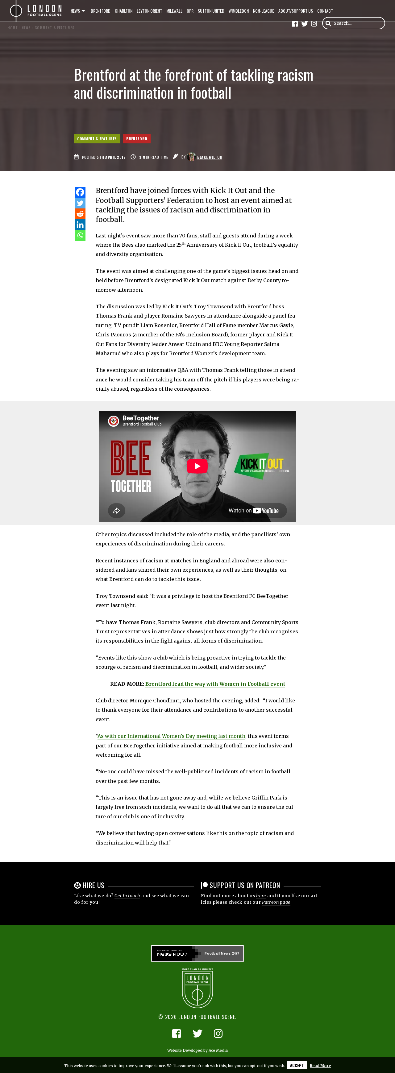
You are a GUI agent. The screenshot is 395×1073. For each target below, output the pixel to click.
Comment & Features (97, 138)
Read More (320, 1065)
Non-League (263, 10)
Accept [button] (297, 1065)
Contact (325, 10)
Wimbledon (239, 10)
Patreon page (276, 902)
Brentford (100, 10)
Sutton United (211, 10)
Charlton (123, 10)
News (75, 10)
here (261, 895)
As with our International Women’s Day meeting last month (171, 736)
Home (12, 27)
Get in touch (127, 895)
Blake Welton (209, 157)
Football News (218, 953)
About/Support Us (295, 10)
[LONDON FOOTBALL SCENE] (36, 11)
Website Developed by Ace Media (197, 1050)
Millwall (174, 10)
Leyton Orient (149, 10)
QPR (190, 10)
